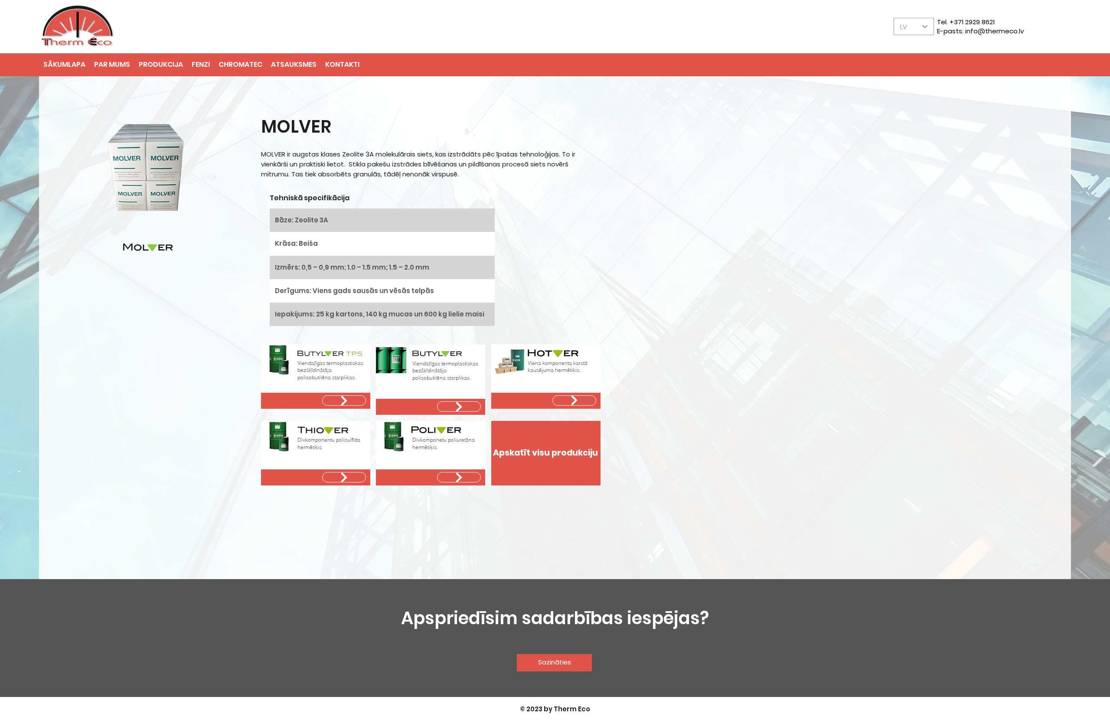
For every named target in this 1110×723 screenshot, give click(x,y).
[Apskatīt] (344, 400)
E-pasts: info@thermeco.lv (980, 31)
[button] (200, 64)
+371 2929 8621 (972, 21)
